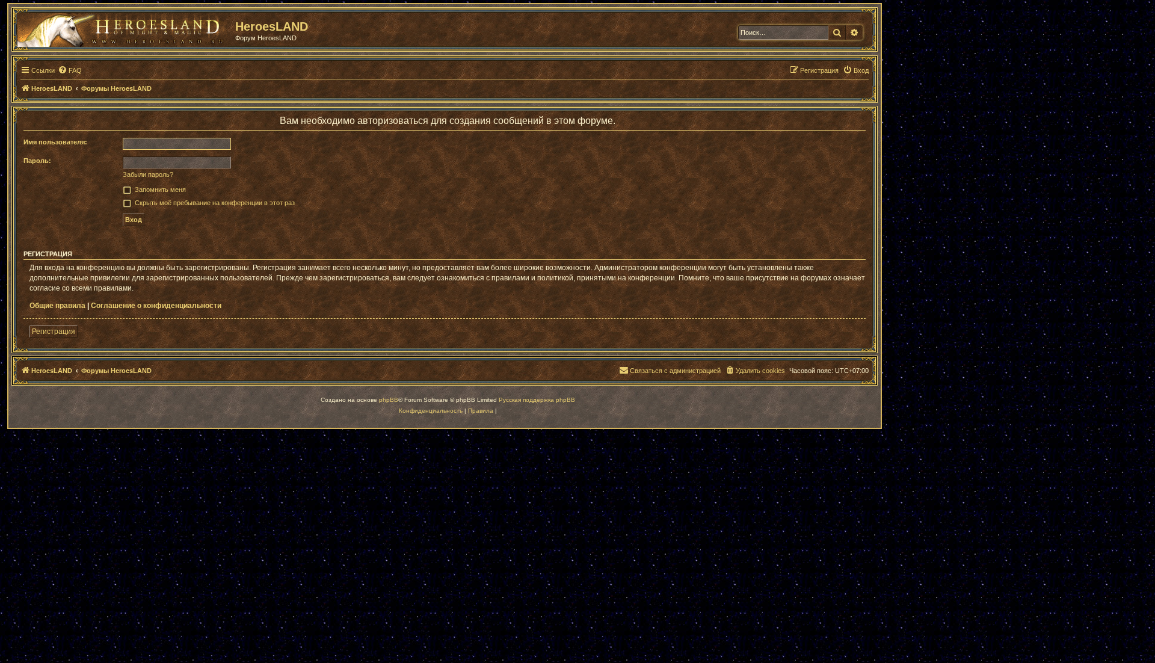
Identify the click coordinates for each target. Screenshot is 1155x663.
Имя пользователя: (55, 142)
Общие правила (57, 305)
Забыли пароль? (148, 174)
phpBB (388, 399)
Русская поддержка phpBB (537, 399)
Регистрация (53, 331)
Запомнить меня (160, 189)
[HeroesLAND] (123, 27)
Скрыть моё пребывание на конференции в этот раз (215, 202)
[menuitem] (70, 70)
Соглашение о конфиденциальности (156, 305)
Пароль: (37, 160)
